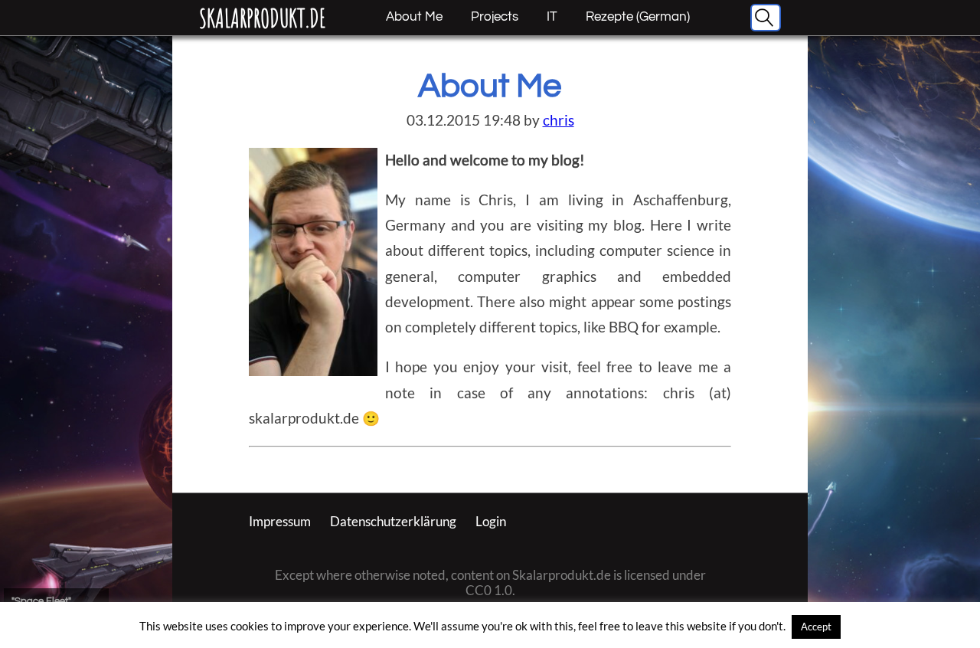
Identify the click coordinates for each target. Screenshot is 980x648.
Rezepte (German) (638, 16)
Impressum (280, 521)
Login (490, 521)
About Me (414, 16)
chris (558, 120)
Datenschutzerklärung (393, 521)
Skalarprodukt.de (262, 18)
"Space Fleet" (41, 601)
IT (552, 16)
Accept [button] (816, 626)
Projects (494, 16)
